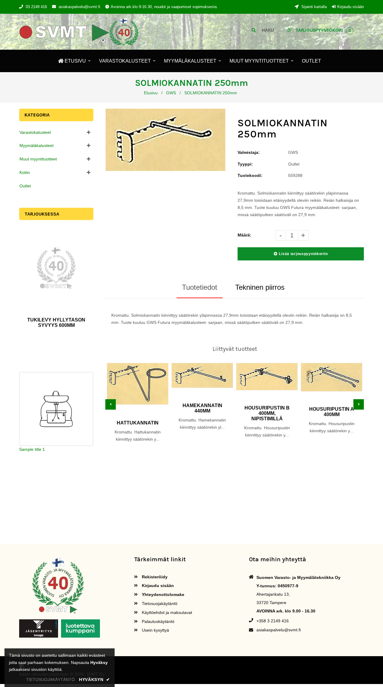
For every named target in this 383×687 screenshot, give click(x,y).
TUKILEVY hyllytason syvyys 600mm (56, 322)
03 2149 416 (36, 6)
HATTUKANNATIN (138, 422)
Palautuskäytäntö (157, 621)
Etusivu (151, 92)
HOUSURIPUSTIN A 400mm (331, 412)
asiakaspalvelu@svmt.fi (79, 6)
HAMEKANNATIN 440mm (202, 408)
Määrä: (244, 235)
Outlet (25, 185)
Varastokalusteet (35, 132)
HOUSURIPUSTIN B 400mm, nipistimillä (267, 413)
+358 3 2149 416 (272, 620)
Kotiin (24, 172)
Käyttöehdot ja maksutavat (166, 612)
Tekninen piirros (260, 287)
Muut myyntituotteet (38, 159)
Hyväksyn (94, 679)
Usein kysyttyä (155, 630)
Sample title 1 (32, 449)
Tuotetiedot (199, 287)
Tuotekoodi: (250, 175)
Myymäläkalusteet (36, 145)
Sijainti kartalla (313, 6)
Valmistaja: (249, 152)
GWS (171, 92)
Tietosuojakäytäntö (159, 603)
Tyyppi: (245, 164)
